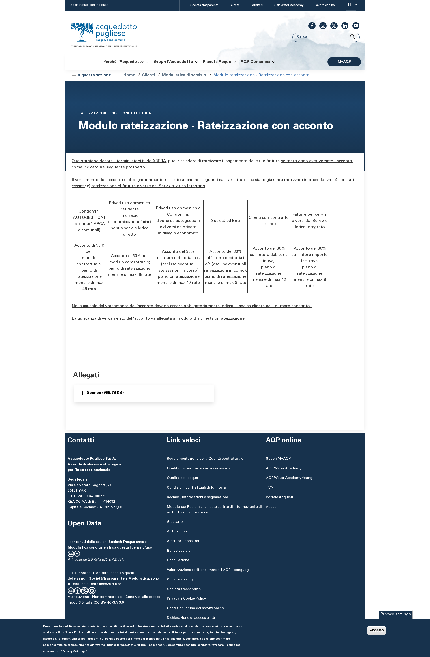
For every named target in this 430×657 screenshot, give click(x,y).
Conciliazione (178, 560)
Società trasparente (204, 5)
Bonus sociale (178, 551)
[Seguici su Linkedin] (343, 26)
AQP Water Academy (288, 5)
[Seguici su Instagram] (321, 26)
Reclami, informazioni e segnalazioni (197, 497)
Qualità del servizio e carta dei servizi (198, 468)
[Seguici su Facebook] (310, 26)
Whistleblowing (180, 579)
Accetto (376, 630)
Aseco (271, 507)
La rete (234, 5)
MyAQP (344, 62)
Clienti (148, 75)
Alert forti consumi (183, 541)
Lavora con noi (324, 5)
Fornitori (256, 5)
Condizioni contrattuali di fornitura (196, 487)
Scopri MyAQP (278, 459)
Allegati (86, 375)
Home (129, 75)
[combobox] (351, 5)
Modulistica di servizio (184, 75)
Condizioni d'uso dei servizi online (195, 608)
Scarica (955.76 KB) (105, 393)
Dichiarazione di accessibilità (191, 618)
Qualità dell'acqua (182, 478)
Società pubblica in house (89, 5)
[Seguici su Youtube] (354, 26)
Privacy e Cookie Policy (186, 598)
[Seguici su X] (332, 26)
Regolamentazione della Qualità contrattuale (205, 459)
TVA (269, 487)
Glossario (175, 522)
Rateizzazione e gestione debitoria (114, 113)
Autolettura (177, 531)
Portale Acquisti (279, 497)
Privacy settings (395, 614)
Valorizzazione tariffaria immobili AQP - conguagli (209, 570)
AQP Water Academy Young (289, 478)
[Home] (108, 32)
